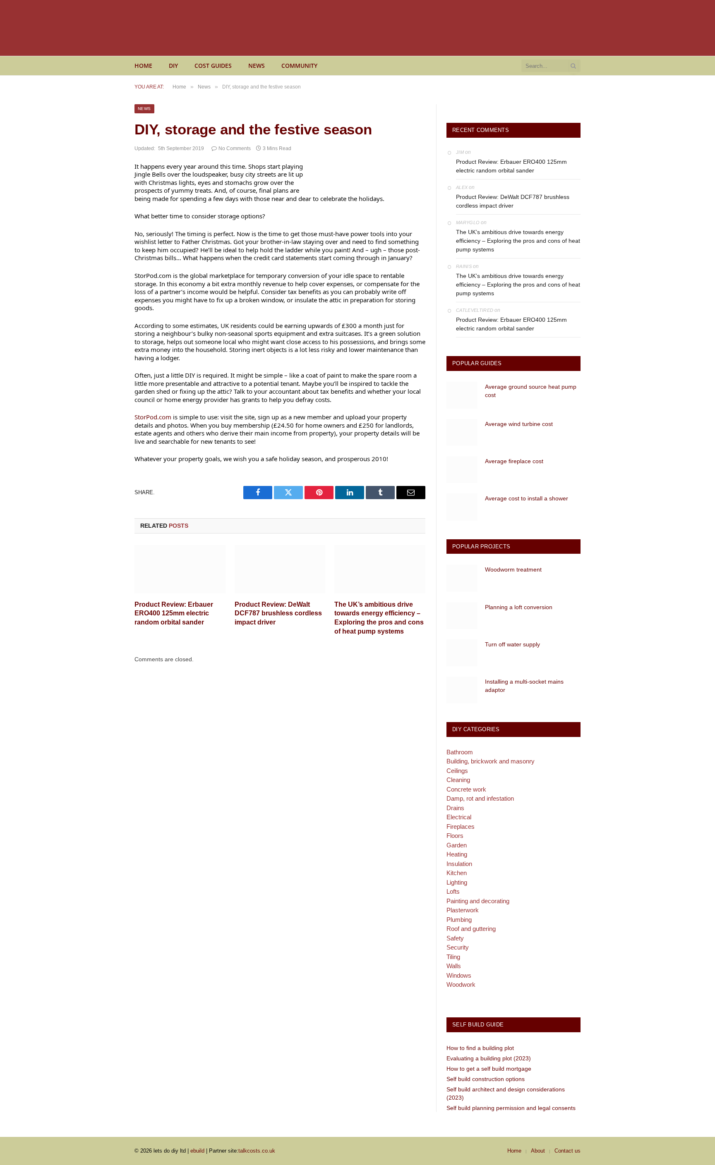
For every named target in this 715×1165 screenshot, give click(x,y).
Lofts (453, 891)
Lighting (456, 882)
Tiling (453, 956)
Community (299, 65)
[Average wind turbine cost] (461, 432)
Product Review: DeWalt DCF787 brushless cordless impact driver (278, 613)
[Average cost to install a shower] (461, 506)
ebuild (197, 1151)
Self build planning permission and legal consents (511, 1108)
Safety (455, 938)
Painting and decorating (477, 900)
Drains (455, 807)
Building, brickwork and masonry (490, 761)
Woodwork (460, 984)
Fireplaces (460, 826)
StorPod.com (152, 417)
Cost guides (213, 65)
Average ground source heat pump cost (530, 390)
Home (143, 65)
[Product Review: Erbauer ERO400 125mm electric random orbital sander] (180, 569)
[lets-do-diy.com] (217, 28)
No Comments (234, 148)
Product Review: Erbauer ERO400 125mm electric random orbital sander (173, 613)
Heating (456, 854)
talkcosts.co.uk (256, 1151)
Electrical (458, 817)
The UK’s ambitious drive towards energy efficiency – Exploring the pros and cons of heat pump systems (379, 618)
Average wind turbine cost (519, 424)
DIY (173, 65)
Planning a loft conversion (518, 607)
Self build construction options (485, 1079)
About (538, 1151)
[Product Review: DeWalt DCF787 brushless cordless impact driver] (280, 569)
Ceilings (457, 770)
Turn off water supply (512, 644)
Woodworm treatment (513, 569)
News (256, 65)
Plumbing (459, 919)
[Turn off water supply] (461, 652)
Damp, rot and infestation (480, 798)
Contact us (567, 1151)
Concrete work (466, 789)
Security (457, 947)
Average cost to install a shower (526, 498)
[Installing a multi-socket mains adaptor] (461, 690)
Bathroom (459, 752)
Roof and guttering (471, 928)
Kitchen (456, 872)
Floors (454, 835)
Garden (456, 845)
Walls (453, 965)
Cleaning (458, 779)
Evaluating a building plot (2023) (488, 1058)
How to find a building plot (480, 1048)
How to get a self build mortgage (488, 1068)
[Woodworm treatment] (461, 578)
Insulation (459, 863)
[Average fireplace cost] (461, 469)
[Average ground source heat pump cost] (461, 395)
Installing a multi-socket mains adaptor (524, 685)
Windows (458, 975)
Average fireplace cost (514, 461)
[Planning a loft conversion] (461, 615)
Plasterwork (462, 910)
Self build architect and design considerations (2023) (505, 1093)
